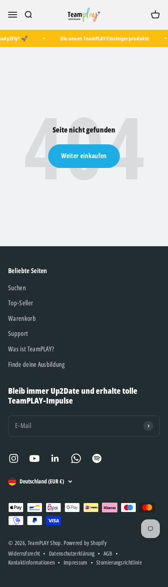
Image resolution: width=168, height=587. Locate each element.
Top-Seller (20, 302)
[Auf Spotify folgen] (96, 458)
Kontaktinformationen (31, 562)
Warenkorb (22, 318)
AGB (108, 553)
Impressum (76, 562)
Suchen (17, 287)
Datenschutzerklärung (72, 553)
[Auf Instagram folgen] (13, 458)
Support (18, 333)
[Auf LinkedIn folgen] (55, 458)
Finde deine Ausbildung (36, 364)
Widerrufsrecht (24, 553)
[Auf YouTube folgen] (34, 458)
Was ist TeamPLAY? (31, 348)
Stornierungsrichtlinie (119, 562)
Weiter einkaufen (83, 155)
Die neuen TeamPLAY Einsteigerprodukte (104, 38)
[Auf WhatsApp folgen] (76, 458)
